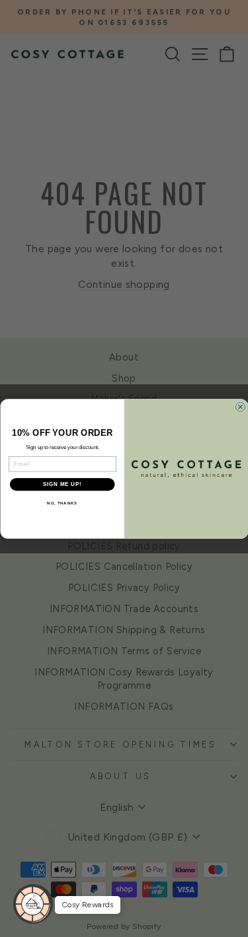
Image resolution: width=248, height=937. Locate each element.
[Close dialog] (240, 406)
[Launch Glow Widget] (33, 904)
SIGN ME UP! (62, 484)
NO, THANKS (62, 503)
